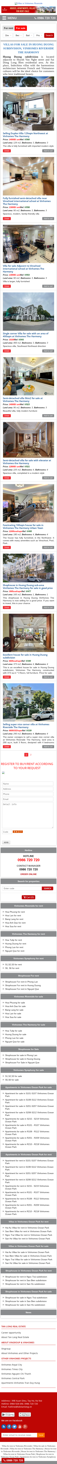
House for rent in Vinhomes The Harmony (38, 1451)
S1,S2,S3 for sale (13, 1076)
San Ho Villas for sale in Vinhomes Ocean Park (27, 1263)
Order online (28, 874)
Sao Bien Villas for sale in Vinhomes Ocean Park (28, 1256)
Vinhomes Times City (11, 1369)
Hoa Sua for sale (13, 1017)
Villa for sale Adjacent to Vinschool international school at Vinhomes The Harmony (23, 268)
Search (49, 35)
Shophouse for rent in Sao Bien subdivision (26, 1280)
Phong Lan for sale (14, 1038)
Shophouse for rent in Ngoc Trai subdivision (26, 1277)
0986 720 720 (46, 18)
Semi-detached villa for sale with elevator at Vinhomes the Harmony (27, 462)
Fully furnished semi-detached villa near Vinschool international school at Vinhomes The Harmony (27, 201)
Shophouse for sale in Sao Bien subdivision (26, 1301)
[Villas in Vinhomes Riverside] (28, 3)
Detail (6, 151)
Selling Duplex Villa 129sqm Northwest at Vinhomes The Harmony (25, 135)
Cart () (30, 897)
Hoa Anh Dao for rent (15, 923)
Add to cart (48, 151)
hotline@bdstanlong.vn (20, 1406)
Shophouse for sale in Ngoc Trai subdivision (26, 1297)
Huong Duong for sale (15, 1034)
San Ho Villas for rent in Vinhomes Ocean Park (27, 1238)
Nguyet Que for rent (14, 951)
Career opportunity (11, 1332)
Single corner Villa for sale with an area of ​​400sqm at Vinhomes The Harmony (26, 335)
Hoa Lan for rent (13, 915)
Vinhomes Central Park (12, 1378)
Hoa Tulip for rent (13, 940)
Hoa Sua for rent (13, 926)
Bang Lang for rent (14, 919)
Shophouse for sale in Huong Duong (22, 1059)
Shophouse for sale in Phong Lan (21, 1055)
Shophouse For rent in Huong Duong (23, 985)
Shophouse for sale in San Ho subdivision (25, 1305)
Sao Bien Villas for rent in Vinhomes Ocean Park (28, 1231)
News (28, 1312)
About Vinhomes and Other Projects (19, 1353)
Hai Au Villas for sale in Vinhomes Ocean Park (27, 1252)
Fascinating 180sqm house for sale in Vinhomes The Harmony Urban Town (23, 526)
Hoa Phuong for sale (15, 1002)
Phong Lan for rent (14, 947)
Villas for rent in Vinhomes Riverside (17, 1446)
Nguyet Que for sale (14, 1041)
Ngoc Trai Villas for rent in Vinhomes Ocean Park (28, 1235)
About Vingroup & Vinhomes (17, 1342)
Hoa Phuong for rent (15, 912)
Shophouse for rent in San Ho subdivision (25, 1284)
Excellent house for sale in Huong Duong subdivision (25, 656)
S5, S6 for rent (12, 968)
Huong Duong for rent (15, 943)
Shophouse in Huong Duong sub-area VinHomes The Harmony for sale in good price (28, 587)
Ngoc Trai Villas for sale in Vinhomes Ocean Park (28, 1259)
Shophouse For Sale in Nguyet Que (22, 1062)
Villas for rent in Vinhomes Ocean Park (19, 1454)
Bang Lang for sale (14, 1010)
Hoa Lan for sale (13, 1013)
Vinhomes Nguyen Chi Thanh (16, 1373)
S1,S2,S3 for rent (13, 964)
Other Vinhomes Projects (16, 1358)
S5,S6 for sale (12, 1080)
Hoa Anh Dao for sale (15, 1006)
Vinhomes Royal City (11, 1364)
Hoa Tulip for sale (13, 1031)
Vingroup (6, 1348)
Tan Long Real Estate (13, 1326)
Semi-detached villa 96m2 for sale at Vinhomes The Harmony (23, 400)
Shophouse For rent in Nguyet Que (22, 989)
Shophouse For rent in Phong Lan (21, 982)
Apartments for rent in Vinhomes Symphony (38, 1457)
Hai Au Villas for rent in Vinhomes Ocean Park (27, 1228)
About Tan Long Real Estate (15, 1337)
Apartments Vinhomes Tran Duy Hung (20, 1382)
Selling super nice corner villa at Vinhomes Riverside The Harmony (26, 726)
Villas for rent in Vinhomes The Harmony (26, 1449)
